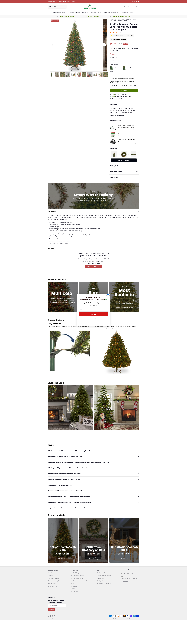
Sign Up (93, 314)
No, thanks (93, 319)
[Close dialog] (108, 295)
